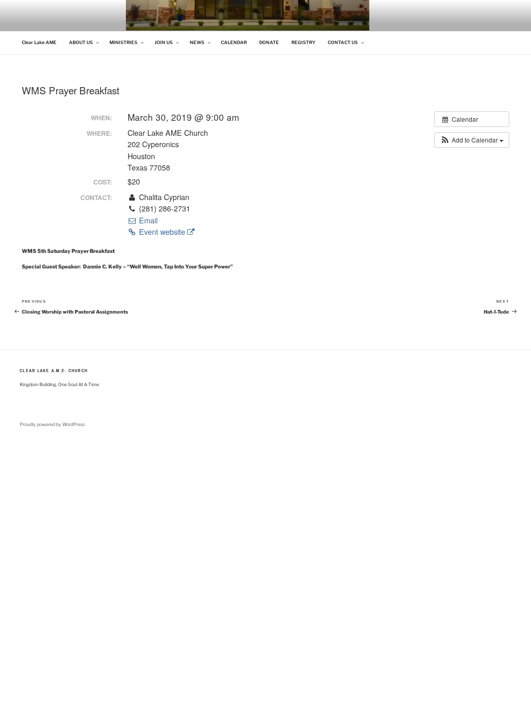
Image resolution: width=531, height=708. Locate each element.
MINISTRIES (123, 42)
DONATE (269, 42)
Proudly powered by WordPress (52, 424)
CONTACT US (343, 42)
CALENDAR (234, 42)
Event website (162, 231)
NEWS (197, 42)
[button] (472, 140)
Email (147, 220)
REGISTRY (303, 42)
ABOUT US (81, 42)
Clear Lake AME (39, 42)
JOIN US (164, 42)
